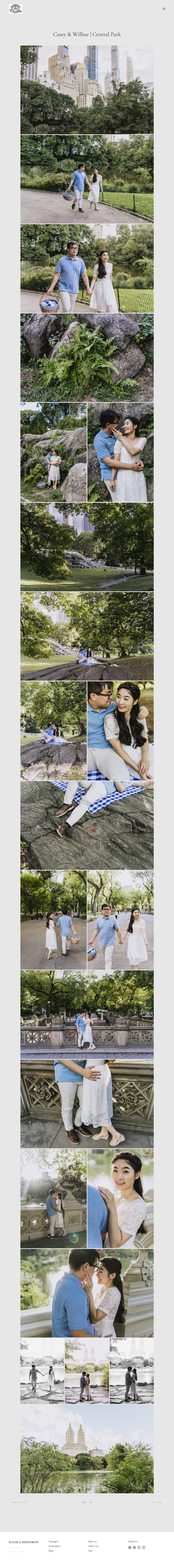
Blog (51, 1550)
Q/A (90, 1550)
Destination (55, 1546)
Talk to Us (93, 1546)
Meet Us (92, 1541)
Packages (53, 1541)
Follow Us (133, 1541)
